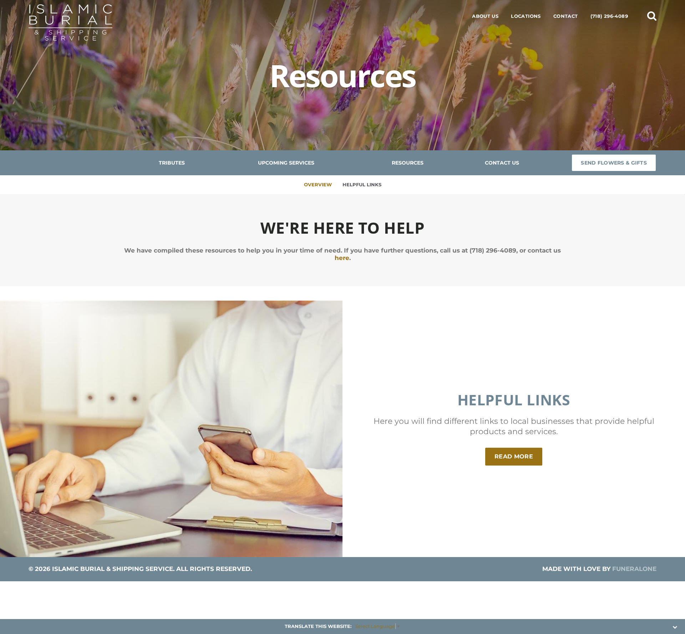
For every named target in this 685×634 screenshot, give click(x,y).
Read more (518, 456)
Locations (526, 16)
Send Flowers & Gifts (614, 163)
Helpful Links (361, 184)
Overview (318, 184)
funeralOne (634, 568)
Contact (565, 16)
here (342, 257)
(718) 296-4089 (609, 16)
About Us (485, 16)
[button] (651, 16)
